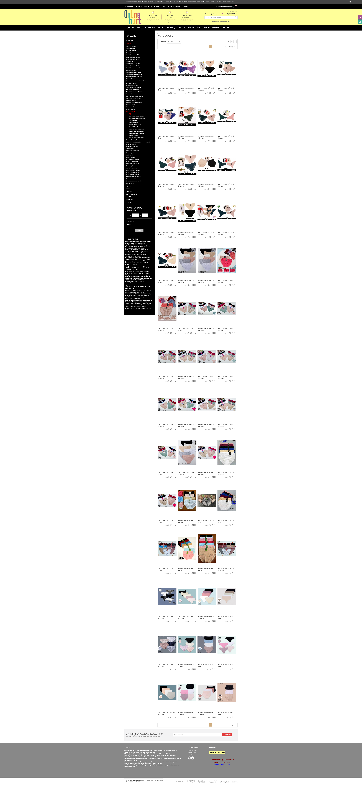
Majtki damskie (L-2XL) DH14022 (225, 521)
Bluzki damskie (130, 53)
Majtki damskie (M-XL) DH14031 (186, 425)
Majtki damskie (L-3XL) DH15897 (206, 137)
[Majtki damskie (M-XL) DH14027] (167, 452)
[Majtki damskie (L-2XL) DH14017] (167, 548)
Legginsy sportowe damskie (134, 102)
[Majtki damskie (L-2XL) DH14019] (207, 548)
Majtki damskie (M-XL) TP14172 (166, 617)
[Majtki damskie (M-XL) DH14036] (187, 356)
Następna (232, 47)
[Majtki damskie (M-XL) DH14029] (226, 404)
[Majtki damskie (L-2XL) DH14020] (187, 500)
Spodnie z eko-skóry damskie (134, 92)
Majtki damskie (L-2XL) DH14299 (225, 233)
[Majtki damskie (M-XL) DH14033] (226, 356)
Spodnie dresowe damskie (133, 94)
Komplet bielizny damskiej (133, 140)
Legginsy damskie (131, 100)
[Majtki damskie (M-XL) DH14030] (167, 404)
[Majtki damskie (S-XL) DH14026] (187, 452)
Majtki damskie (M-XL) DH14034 (225, 329)
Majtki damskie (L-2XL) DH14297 (166, 281)
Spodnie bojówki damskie (133, 89)
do (140, 215)
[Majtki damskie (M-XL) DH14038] (207, 308)
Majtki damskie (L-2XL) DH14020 (186, 521)
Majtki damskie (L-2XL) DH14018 (186, 569)
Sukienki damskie (131, 70)
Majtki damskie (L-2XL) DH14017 (166, 569)
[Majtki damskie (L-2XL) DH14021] (206, 500)
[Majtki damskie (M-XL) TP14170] (207, 596)
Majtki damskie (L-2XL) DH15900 (166, 89)
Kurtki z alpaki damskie (132, 174)
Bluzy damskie (130, 107)
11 (225, 47)
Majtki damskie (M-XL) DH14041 (186, 281)
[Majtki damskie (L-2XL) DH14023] (207, 452)
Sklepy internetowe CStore (133, 781)
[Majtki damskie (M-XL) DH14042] (207, 260)
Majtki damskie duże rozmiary (136, 116)
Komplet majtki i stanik (132, 151)
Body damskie (130, 155)
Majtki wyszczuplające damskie (137, 118)
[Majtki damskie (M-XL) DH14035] (167, 356)
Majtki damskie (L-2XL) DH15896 (225, 137)
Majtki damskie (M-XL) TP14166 (205, 665)
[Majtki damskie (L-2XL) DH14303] (187, 164)
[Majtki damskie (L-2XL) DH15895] (167, 164)
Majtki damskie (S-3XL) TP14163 (186, 713)
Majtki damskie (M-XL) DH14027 (166, 473)
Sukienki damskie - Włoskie (134, 74)
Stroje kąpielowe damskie (133, 153)
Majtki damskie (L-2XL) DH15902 (205, 89)
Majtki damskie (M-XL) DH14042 (206, 281)
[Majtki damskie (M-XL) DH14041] (187, 260)
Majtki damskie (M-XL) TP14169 (166, 665)
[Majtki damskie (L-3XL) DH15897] (207, 116)
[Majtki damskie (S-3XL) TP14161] (226, 693)
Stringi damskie (133, 120)
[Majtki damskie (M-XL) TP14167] (187, 645)
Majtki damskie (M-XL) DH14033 (225, 377)
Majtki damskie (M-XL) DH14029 (225, 425)
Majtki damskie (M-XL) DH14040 (166, 329)
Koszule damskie (131, 79)
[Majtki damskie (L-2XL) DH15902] (206, 68)
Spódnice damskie (131, 46)
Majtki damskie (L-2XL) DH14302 (186, 233)
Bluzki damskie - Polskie (133, 55)
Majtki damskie (133, 114)
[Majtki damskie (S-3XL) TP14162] (167, 693)
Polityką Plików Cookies (171, 2)
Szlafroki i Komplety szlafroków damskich (138, 142)
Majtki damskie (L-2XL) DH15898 (166, 137)
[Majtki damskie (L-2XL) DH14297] (167, 260)
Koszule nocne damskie (132, 159)
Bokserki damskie (133, 122)
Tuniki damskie (130, 61)
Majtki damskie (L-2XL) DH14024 (225, 473)
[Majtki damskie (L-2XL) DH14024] (226, 452)
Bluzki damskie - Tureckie (133, 59)
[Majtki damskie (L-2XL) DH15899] (187, 116)
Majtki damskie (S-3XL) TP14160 (206, 713)
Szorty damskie (130, 48)
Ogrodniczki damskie (132, 161)
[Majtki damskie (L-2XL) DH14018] (187, 548)
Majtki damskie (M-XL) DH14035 (166, 377)
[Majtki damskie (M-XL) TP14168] (226, 596)
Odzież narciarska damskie (133, 177)
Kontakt (170, 6)
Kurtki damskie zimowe (132, 172)
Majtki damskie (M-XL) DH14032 (205, 377)
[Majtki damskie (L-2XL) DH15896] (226, 116)
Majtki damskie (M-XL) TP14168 (225, 617)
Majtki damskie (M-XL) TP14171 (186, 617)
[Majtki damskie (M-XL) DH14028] (207, 404)
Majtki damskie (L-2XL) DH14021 (205, 521)
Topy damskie (130, 148)
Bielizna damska (130, 111)
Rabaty (146, 6)
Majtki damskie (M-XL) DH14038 (206, 329)
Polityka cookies (159, 780)
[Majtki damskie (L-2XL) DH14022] (226, 500)
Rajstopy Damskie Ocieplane (136, 138)
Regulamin (138, 6)
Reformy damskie (131, 144)
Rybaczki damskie (131, 50)
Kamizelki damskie (131, 168)
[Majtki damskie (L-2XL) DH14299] (226, 212)
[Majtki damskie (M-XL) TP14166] (206, 645)
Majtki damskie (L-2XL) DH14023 (206, 473)
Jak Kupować (155, 6)
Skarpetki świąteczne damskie (137, 129)
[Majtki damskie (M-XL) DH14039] (226, 260)
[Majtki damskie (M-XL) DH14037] (187, 308)
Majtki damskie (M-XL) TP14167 (186, 665)
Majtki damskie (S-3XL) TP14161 (225, 713)
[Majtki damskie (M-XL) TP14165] (226, 645)
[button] (174, 42)
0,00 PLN (234, 14)
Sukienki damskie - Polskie (133, 72)
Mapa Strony (129, 6)
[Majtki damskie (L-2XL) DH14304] (207, 164)
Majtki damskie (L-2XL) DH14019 (206, 569)
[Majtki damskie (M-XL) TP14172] (167, 596)
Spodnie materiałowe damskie (134, 96)
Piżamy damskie (130, 157)
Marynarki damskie (131, 83)
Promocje (177, 6)
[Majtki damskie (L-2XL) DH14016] (226, 548)
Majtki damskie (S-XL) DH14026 (186, 473)
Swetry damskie (130, 109)
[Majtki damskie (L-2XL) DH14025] (167, 500)
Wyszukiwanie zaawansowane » (221, 21)
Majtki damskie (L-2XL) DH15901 (186, 89)
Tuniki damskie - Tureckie (133, 68)
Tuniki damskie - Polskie (133, 63)
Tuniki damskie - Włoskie (133, 66)
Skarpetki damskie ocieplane (136, 133)
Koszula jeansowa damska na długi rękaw (137, 81)
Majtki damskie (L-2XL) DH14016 (225, 569)
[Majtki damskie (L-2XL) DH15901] (187, 68)
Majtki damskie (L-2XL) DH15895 (166, 185)
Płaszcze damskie (131, 179)
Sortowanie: (163, 41)
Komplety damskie (131, 166)
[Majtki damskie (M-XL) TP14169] (167, 645)
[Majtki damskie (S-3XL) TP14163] (187, 693)
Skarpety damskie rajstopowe (136, 131)
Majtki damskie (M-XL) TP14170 (206, 617)
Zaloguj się (216, 14)
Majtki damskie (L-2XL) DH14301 (166, 233)
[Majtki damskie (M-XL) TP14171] (187, 596)
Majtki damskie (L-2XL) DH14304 (206, 185)
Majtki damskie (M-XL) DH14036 (186, 377)
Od (130, 215)
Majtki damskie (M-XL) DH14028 (206, 425)
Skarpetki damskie (133, 127)
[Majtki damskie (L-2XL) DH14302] (187, 212)
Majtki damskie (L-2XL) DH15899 (186, 137)
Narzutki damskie (131, 105)
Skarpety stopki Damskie (135, 125)
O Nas (163, 6)
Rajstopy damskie (133, 135)
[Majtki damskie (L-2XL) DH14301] (167, 212)
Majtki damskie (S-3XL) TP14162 (166, 713)
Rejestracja (208, 14)
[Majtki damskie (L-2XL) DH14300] (226, 164)
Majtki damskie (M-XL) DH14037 (186, 329)
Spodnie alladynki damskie (133, 98)
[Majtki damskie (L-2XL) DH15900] (167, 68)
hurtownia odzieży (142, 290)
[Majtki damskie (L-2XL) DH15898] (167, 116)
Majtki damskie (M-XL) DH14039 (225, 281)
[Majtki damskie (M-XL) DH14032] (206, 356)
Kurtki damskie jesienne (133, 170)
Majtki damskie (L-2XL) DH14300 (225, 185)
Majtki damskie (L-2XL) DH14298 (205, 233)
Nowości (185, 6)
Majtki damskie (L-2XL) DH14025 (166, 521)
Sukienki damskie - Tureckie (134, 76)
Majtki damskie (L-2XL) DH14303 (186, 185)
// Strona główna (161, 33)
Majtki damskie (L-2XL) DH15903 (225, 89)
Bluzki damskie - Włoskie (133, 57)
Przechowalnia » (233, 11)
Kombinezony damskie (132, 164)
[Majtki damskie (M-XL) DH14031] (187, 404)
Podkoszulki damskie (132, 85)
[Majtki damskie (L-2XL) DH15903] (226, 68)
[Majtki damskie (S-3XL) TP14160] (207, 693)
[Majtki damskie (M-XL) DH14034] (226, 308)
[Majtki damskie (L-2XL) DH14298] (206, 212)
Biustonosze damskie (132, 146)
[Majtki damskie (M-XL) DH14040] (167, 308)
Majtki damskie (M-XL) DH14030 (166, 425)
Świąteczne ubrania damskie (134, 181)
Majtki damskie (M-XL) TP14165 (225, 665)
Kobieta (170, 33)
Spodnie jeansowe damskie (133, 87)
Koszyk (226, 14)
